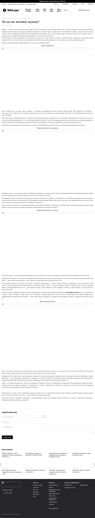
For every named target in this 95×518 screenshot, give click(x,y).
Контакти (51, 504)
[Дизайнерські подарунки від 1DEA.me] (11, 484)
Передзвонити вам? (70, 487)
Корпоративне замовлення (53, 498)
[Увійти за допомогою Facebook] (49, 417)
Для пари (51, 10)
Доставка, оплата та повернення (16, 4)
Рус (57, 4)
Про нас (4, 4)
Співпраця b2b (53, 502)
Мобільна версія (8, 493)
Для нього (38, 10)
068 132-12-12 (84, 10)
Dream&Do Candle (72, 292)
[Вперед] (94, 465)
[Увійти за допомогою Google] (51, 417)
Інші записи (7, 450)
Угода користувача (31, 4)
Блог (66, 10)
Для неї (44, 10)
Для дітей (59, 10)
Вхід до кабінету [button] (53, 485)
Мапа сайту (52, 496)
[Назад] (1, 465)
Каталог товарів (28, 10)
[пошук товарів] (72, 10)
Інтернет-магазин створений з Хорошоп (11, 514)
